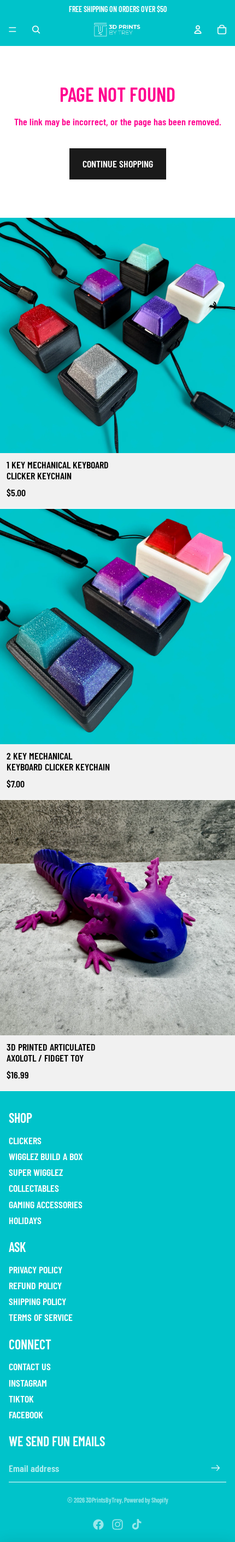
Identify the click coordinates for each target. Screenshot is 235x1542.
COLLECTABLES (34, 1188)
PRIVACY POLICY (35, 1269)
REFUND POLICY (35, 1285)
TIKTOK (21, 1399)
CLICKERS (25, 1140)
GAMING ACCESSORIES (46, 1204)
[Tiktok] (136, 1524)
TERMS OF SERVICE (41, 1317)
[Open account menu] (198, 30)
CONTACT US (30, 1366)
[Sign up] (215, 1468)
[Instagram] (117, 1524)
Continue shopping (118, 164)
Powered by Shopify (146, 1500)
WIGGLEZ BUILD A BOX (46, 1156)
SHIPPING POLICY (37, 1301)
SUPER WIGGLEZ (36, 1172)
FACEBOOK (26, 1414)
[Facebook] (98, 1524)
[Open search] (36, 30)
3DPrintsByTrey (104, 1500)
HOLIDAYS (25, 1220)
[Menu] (12, 29)
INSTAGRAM (28, 1383)
